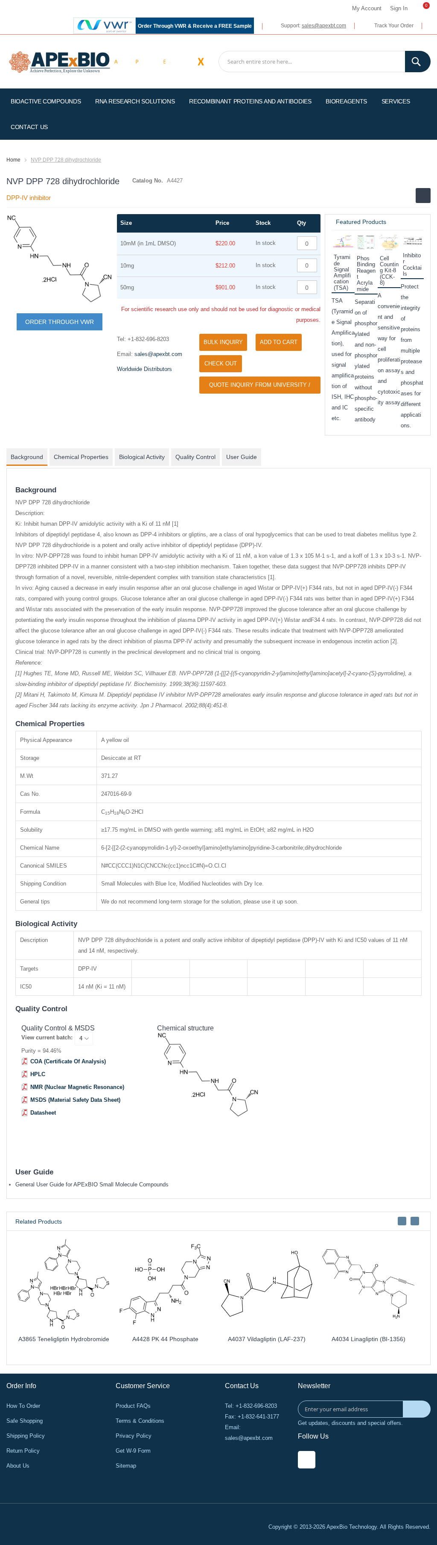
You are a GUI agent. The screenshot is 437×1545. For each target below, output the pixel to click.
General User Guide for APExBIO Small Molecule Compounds (92, 1184)
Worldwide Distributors (144, 369)
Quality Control (195, 456)
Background (27, 456)
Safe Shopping (24, 1421)
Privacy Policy (133, 1436)
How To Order (23, 1406)
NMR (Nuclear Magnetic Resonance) (77, 1087)
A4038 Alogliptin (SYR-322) (144, 1339)
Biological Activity (142, 456)
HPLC (37, 1074)
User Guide (241, 456)
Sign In (399, 8)
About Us (17, 1466)
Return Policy (23, 1451)
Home (13, 160)
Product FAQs (133, 1406)
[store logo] (59, 61)
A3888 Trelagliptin (246, 1339)
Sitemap (126, 1466)
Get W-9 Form (133, 1451)
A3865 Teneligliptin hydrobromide (348, 1339)
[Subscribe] (417, 1409)
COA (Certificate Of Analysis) (68, 1061)
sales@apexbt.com (324, 26)
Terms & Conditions (140, 1421)
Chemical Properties (81, 456)
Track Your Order (394, 26)
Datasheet (43, 1112)
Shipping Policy (25, 1436)
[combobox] (324, 61)
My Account (367, 8)
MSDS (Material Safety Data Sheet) (75, 1100)
